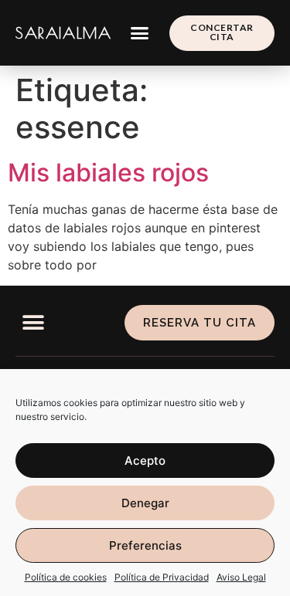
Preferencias (145, 545)
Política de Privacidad (161, 577)
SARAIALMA (63, 33)
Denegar (145, 503)
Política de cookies (66, 577)
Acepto (145, 460)
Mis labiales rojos (108, 172)
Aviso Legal (241, 577)
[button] (140, 33)
